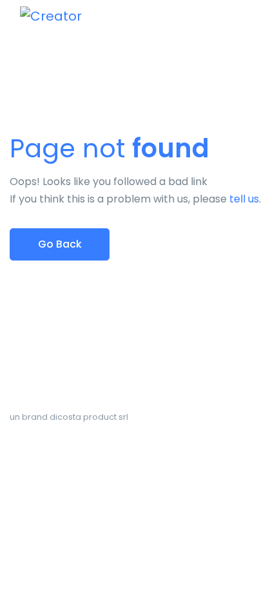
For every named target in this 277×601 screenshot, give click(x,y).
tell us (244, 199)
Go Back (60, 244)
